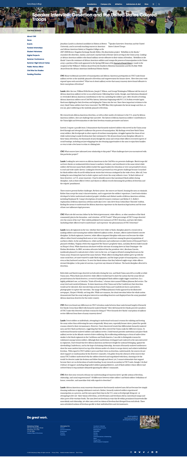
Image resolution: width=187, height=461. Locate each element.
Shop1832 (96, 431)
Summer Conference (35, 59)
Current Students (65, 429)
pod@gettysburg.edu (130, 419)
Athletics (118, 4)
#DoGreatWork (133, 416)
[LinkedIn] (156, 452)
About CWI (31, 36)
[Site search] (159, 4)
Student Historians (34, 51)
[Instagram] (131, 452)
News (29, 40)
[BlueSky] (139, 452)
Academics (92, 4)
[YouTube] (135, 452)
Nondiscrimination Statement (67, 452)
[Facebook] (152, 452)
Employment (97, 429)
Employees (63, 431)
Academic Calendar (99, 426)
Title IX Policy (79, 452)
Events (29, 44)
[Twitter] (144, 452)
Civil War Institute (34, 30)
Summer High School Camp (38, 63)
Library (96, 435)
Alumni (62, 428)
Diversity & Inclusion (100, 428)
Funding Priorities (34, 74)
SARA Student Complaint (101, 442)
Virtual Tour (97, 440)
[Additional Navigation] (153, 4)
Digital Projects (33, 55)
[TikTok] (148, 452)
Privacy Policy (55, 452)
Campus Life (106, 4)
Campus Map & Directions (35, 433)
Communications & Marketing (102, 436)
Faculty (62, 433)
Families (62, 435)
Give (146, 4)
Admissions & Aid (133, 4)
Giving (95, 433)
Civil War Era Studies (35, 70)
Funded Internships (35, 48)
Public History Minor (35, 67)
